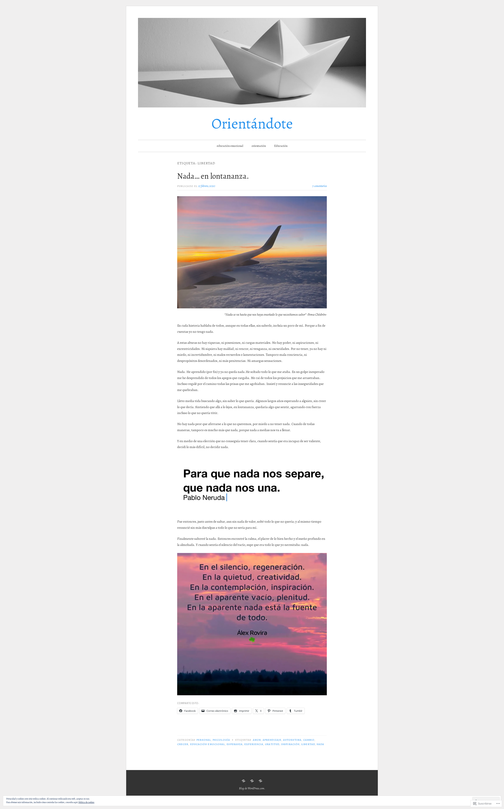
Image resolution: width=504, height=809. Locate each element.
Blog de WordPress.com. (252, 788)
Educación (280, 146)
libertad (308, 744)
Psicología (221, 740)
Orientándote (252, 124)
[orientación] (252, 781)
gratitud (272, 744)
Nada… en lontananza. (213, 176)
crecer (182, 744)
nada (320, 744)
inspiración (290, 744)
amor (257, 740)
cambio (308, 740)
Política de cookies (86, 802)
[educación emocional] (243, 781)
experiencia (253, 744)
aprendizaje (272, 740)
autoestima (292, 740)
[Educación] (260, 781)
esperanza (235, 744)
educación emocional (230, 146)
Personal (203, 740)
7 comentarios (319, 186)
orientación (259, 146)
